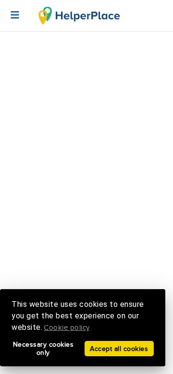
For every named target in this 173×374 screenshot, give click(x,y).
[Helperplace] (10, 10)
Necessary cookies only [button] (43, 348)
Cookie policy (67, 328)
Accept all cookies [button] (119, 349)
